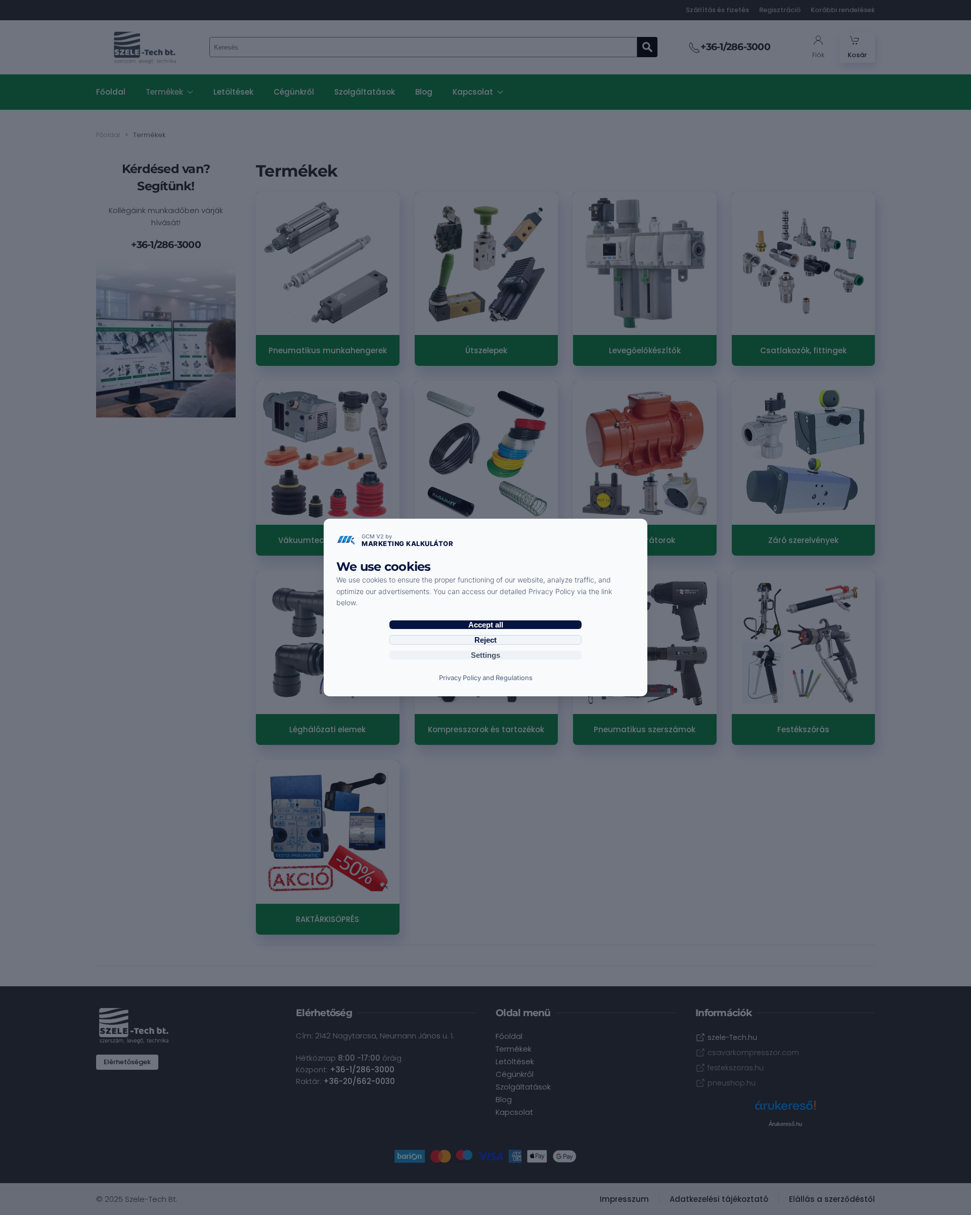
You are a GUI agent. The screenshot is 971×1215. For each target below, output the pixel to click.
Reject (485, 640)
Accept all (485, 624)
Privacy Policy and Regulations (486, 678)
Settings (485, 655)
